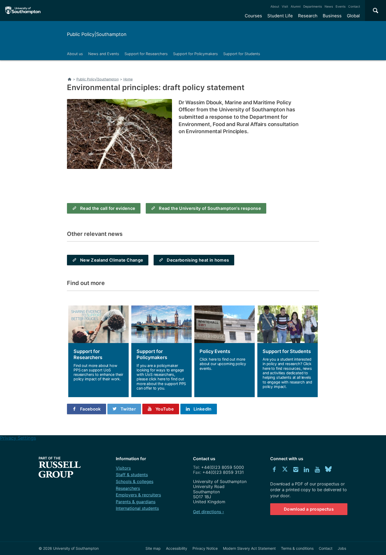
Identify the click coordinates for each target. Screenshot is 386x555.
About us (75, 53)
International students (137, 508)
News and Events (103, 53)
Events (341, 6)
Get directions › (208, 511)
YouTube (164, 409)
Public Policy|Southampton (97, 34)
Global (353, 15)
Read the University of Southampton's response (210, 208)
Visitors (123, 468)
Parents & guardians (135, 501)
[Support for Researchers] (98, 351)
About (274, 6)
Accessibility (176, 548)
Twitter (128, 409)
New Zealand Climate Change (111, 260)
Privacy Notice (205, 548)
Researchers (128, 488)
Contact (354, 6)
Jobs (342, 548)
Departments (312, 6)
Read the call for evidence (107, 208)
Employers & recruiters (138, 494)
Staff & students (132, 474)
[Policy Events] (224, 351)
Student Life (280, 15)
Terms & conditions (297, 548)
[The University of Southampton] (23, 10)
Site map (153, 548)
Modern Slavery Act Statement (249, 548)
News (329, 6)
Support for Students (241, 53)
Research (307, 15)
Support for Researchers (146, 53)
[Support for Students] (287, 351)
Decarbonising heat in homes (198, 260)
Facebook (90, 409)
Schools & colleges (134, 481)
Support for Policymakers (195, 53)
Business (332, 15)
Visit (285, 6)
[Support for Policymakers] (161, 351)
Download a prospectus (309, 509)
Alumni (296, 6)
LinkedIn (203, 409)
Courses (253, 15)
